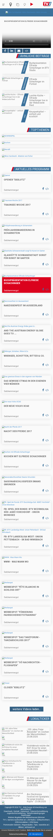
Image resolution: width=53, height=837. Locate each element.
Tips (35, 825)
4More (20, 827)
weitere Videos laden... (27, 709)
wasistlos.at (43, 825)
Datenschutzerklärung (39, 811)
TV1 (4, 820)
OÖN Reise (33, 822)
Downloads (8, 811)
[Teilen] (18, 51)
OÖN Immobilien (21, 822)
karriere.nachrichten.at (17, 820)
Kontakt (17, 811)
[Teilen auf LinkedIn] (11, 51)
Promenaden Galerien (11, 825)
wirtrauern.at (30, 827)
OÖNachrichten (43, 820)
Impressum (24, 811)
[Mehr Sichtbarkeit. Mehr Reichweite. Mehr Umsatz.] (26, 12)
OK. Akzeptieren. (35, 834)
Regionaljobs (27, 825)
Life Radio (31, 820)
